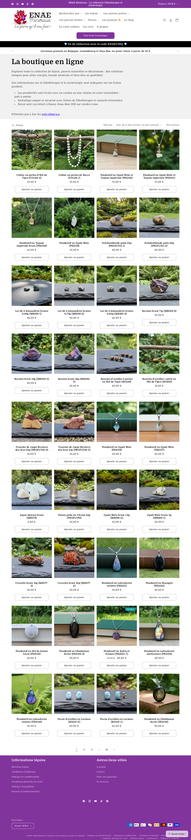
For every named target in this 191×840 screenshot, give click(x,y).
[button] (70, 13)
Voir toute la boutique (95, 35)
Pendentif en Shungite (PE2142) (159, 584)
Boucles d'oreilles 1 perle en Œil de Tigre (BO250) (159, 380)
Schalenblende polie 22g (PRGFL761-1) (116, 244)
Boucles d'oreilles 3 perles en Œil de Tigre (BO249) (117, 380)
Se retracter (103, 782)
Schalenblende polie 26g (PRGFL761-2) (159, 244)
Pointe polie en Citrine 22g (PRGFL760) (74, 516)
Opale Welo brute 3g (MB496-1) (159, 516)
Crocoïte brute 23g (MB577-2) (74, 584)
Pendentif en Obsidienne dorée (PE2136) (159, 720)
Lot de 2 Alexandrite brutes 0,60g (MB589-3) (116, 312)
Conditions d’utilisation (149, 836)
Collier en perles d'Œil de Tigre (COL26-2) (31, 176)
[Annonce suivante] (178, 51)
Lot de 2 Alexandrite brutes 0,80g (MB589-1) (31, 312)
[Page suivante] (114, 749)
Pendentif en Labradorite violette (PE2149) (32, 720)
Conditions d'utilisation (23, 772)
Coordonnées (152, 838)
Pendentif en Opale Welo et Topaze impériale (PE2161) (159, 176)
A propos (101, 767)
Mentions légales (20, 767)
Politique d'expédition (23, 786)
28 (107, 749)
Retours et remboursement (25, 791)
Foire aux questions (107, 777)
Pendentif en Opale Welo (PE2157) (159, 448)
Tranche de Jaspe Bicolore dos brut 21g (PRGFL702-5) (74, 448)
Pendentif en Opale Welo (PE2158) (116, 448)
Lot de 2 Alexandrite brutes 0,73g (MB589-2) (74, 312)
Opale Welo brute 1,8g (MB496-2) (117, 516)
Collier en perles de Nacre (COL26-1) (74, 176)
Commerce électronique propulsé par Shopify (66, 836)
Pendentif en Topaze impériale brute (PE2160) (32, 244)
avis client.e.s (51, 114)
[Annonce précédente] (13, 51)
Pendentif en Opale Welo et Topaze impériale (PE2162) (117, 176)
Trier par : (108, 125)
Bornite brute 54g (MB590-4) (31, 379)
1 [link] (76, 749)
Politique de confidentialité (25, 777)
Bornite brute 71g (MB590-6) (159, 311)
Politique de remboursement (99, 836)
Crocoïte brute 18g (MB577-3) (31, 584)
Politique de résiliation (170, 838)
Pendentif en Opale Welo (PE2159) (74, 244)
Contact (101, 772)
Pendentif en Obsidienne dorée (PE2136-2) (74, 652)
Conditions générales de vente (27, 782)
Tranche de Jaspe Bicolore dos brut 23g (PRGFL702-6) (31, 448)
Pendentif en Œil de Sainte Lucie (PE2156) (32, 652)
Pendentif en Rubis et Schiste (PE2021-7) (117, 652)
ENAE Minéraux (39, 836)
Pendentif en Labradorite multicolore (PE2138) (159, 652)
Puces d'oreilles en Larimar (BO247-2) (74, 720)
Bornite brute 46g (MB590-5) (74, 380)
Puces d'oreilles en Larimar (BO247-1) (116, 720)
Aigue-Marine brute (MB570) (32, 516)
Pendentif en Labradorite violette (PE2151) (117, 584)
